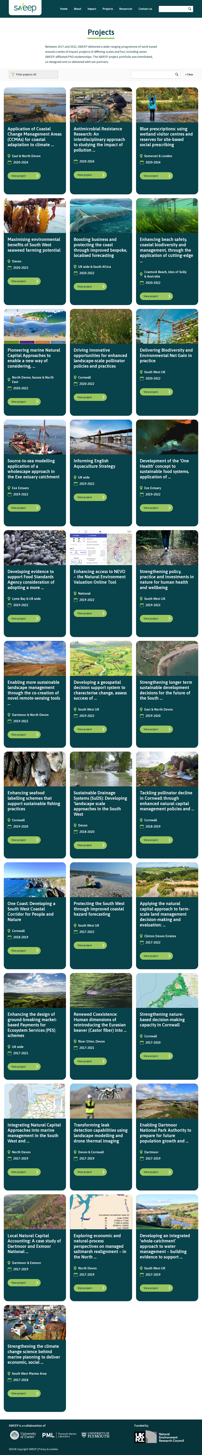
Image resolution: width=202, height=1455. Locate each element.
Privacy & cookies (48, 1449)
